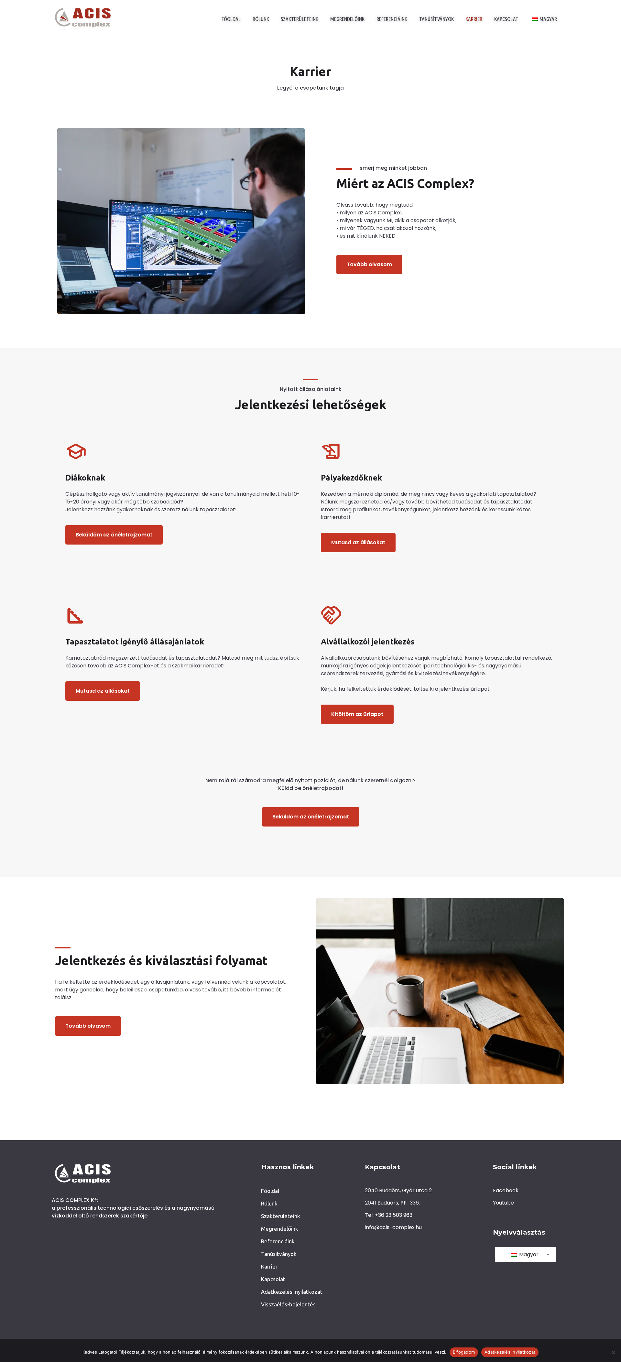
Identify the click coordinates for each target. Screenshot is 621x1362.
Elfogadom (464, 1352)
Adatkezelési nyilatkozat (510, 1352)
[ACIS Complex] (83, 18)
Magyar (528, 1254)
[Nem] (613, 1352)
